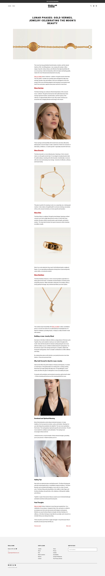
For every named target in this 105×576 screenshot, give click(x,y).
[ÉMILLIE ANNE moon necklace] (52, 305)
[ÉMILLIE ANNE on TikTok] (13, 565)
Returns (39, 556)
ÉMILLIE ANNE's (38, 76)
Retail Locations (41, 554)
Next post (68, 525)
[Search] (91, 6)
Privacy (54, 550)
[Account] (93, 6)
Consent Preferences (57, 556)
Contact (39, 558)
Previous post (37, 525)
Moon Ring (37, 212)
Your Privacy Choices (57, 558)
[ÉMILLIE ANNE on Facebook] (8, 565)
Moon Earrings (39, 88)
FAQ (39, 552)
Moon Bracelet (39, 150)
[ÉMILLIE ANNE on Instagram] (12, 565)
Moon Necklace (39, 275)
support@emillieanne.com (13, 552)
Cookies (55, 552)
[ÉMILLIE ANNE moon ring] (52, 458)
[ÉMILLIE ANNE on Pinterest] (10, 565)
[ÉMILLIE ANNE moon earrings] (52, 121)
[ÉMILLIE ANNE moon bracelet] (52, 183)
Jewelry (9, 6)
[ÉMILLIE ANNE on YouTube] (15, 565)
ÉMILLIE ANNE (55, 326)
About (13, 6)
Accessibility (55, 554)
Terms (54, 548)
